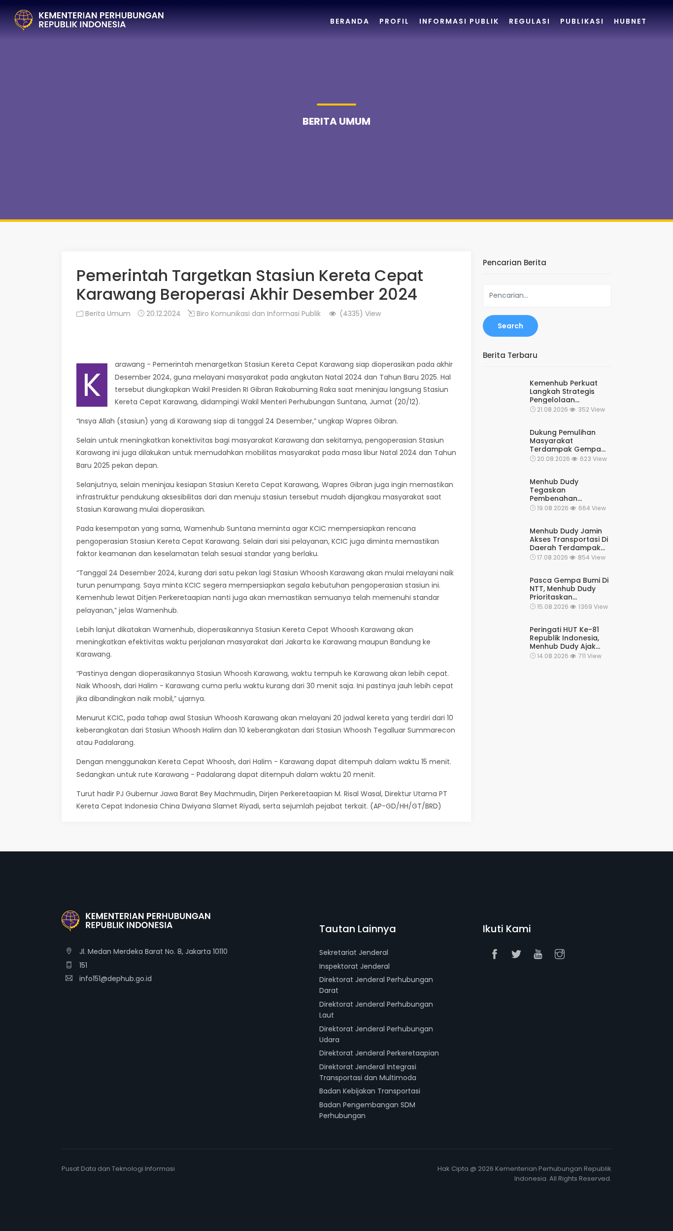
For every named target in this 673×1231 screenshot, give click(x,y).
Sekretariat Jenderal (353, 952)
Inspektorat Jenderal (354, 966)
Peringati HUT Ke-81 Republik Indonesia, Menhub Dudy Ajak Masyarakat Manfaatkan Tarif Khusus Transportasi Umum (567, 638)
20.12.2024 (162, 313)
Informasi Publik (459, 21)
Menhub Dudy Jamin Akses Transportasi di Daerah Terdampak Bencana (569, 539)
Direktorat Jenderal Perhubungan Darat (376, 985)
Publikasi (582, 21)
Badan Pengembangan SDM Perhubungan (367, 1110)
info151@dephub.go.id (114, 979)
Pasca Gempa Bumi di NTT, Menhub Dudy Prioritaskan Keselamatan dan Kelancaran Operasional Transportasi (569, 588)
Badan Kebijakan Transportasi (369, 1091)
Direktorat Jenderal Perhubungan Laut (376, 1009)
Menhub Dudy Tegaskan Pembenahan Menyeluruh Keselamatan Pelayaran (554, 490)
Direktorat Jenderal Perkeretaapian (379, 1053)
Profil (394, 21)
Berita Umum (107, 313)
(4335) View (359, 313)
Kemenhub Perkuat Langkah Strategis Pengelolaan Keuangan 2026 (564, 391)
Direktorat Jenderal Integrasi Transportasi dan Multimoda (367, 1072)
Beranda (350, 21)
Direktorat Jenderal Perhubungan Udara (376, 1034)
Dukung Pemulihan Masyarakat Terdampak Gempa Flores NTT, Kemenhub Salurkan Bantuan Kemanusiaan (569, 440)
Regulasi (529, 21)
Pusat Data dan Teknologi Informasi (118, 1168)
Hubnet (630, 21)
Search (510, 326)
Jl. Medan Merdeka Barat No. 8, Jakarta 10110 (152, 951)
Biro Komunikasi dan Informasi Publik (258, 313)
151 (82, 965)
